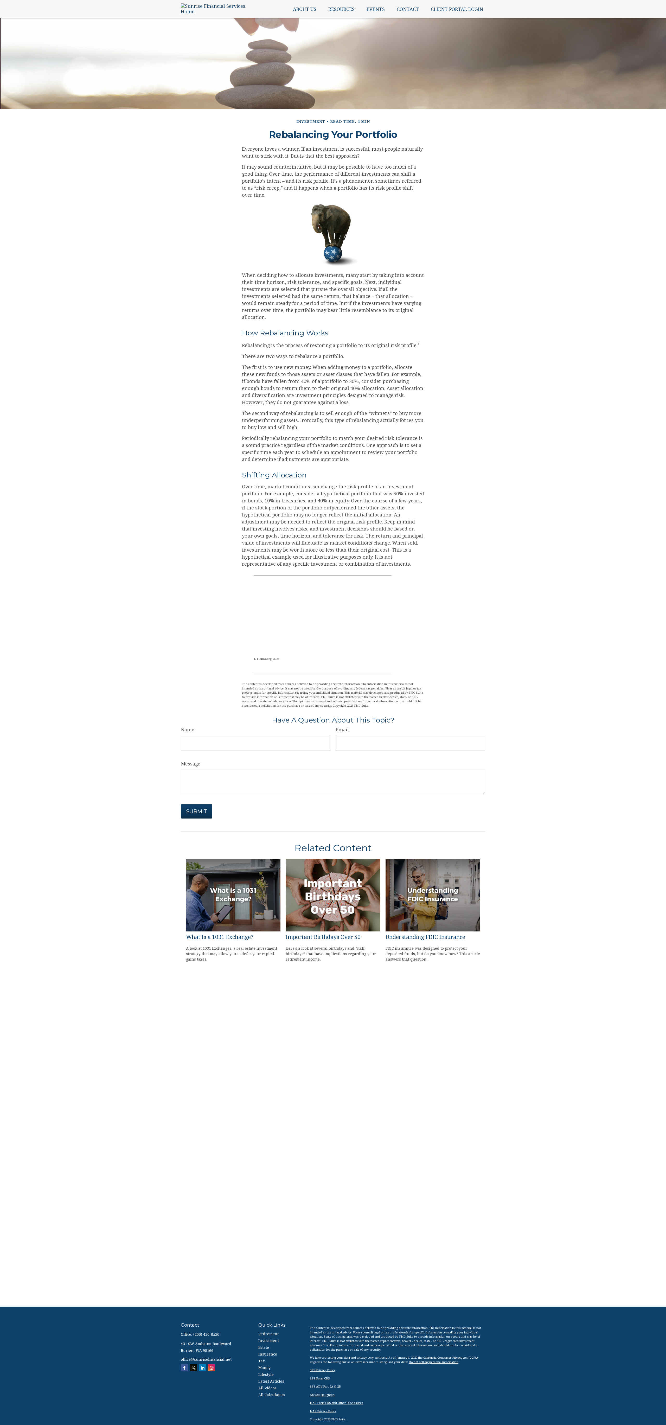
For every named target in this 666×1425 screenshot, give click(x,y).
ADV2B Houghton (322, 1395)
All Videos (267, 1388)
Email (342, 729)
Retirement (268, 1334)
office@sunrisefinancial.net (206, 1359)
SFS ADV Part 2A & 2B (325, 1386)
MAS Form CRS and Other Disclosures (336, 1403)
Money (264, 1368)
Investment (268, 1341)
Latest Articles (271, 1381)
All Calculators (271, 1395)
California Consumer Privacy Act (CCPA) (450, 1357)
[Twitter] (193, 1367)
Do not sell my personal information (433, 1362)
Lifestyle (266, 1374)
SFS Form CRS (320, 1378)
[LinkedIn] (202, 1367)
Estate (263, 1347)
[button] (304, 9)
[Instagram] (211, 1367)
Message (190, 763)
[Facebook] (184, 1367)
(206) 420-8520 (206, 1334)
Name (187, 729)
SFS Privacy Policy (322, 1370)
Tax (261, 1361)
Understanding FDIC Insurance (425, 937)
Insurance (267, 1354)
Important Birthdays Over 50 (323, 937)
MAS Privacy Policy (323, 1411)
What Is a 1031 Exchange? (219, 937)
